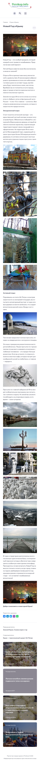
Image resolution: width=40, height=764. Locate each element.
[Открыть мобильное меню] (25, 13)
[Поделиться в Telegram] (7, 616)
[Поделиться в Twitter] (11, 616)
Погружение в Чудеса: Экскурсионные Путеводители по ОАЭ (19, 734)
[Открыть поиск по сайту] (20, 13)
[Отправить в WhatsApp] (17, 616)
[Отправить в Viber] (14, 616)
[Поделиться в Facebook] (4, 616)
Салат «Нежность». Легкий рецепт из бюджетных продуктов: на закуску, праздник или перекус (20, 654)
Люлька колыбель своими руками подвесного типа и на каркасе (19, 680)
